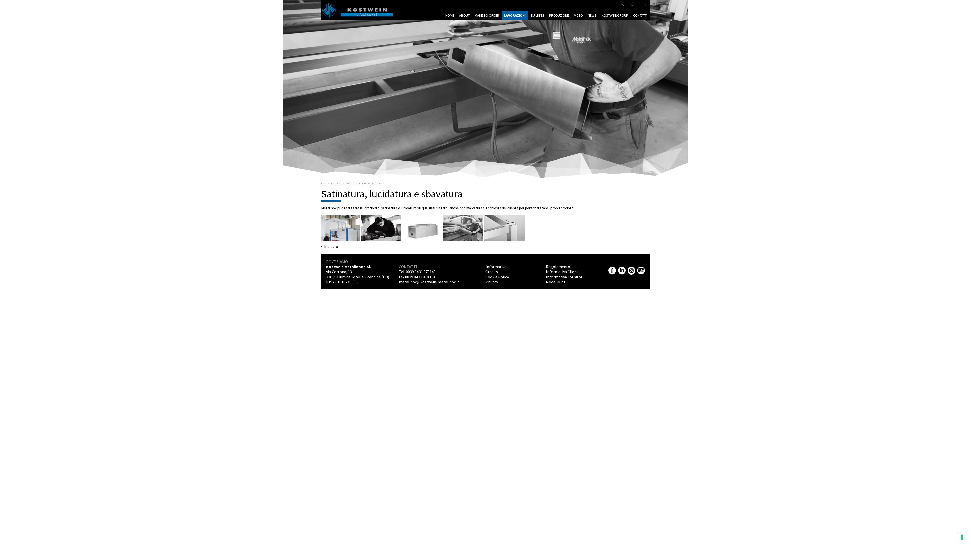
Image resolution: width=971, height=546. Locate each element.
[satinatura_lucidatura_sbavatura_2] (381, 228)
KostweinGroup (615, 15)
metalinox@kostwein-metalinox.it (429, 281)
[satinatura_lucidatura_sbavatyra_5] (504, 228)
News (592, 15)
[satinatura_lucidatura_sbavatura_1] (339, 228)
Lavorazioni (515, 15)
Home (449, 15)
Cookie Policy (497, 276)
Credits (492, 271)
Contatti (640, 15)
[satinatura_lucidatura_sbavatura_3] (422, 228)
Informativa (496, 266)
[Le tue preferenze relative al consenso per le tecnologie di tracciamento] (962, 537)
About (464, 15)
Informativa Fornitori (564, 276)
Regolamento (558, 266)
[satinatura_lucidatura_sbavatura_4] (463, 228)
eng (633, 5)
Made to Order (487, 15)
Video (578, 15)
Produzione (559, 15)
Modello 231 (556, 281)
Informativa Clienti (562, 271)
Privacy (492, 281)
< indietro (329, 246)
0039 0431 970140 (421, 271)
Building (537, 15)
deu (644, 5)
